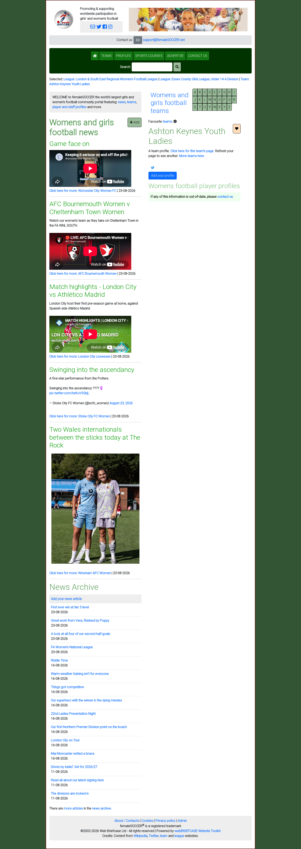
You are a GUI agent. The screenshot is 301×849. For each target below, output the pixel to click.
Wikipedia (140, 836)
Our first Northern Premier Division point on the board (89, 727)
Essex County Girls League (190, 79)
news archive (101, 808)
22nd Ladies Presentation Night (73, 714)
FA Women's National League (72, 647)
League (69, 79)
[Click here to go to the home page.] (63, 19)
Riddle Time (59, 660)
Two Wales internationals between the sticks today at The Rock (94, 437)
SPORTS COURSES (149, 56)
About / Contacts (126, 821)
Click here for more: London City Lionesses (80, 356)
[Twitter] (98, 27)
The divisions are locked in (70, 793)
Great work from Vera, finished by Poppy (80, 620)
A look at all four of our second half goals (80, 634)
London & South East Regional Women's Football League (116, 79)
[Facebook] (105, 27)
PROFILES (123, 56)
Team (245, 79)
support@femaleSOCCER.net (164, 40)
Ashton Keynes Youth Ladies (69, 84)
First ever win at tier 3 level (70, 607)
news (122, 102)
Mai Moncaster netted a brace (72, 753)
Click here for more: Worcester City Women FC (82, 191)
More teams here (191, 156)
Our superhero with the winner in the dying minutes (86, 700)
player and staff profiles (69, 107)
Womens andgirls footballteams (169, 103)
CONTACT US (197, 56)
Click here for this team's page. (192, 151)
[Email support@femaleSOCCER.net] (92, 27)
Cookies (147, 821)
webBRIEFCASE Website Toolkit (198, 831)
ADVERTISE (175, 56)
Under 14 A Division (224, 79)
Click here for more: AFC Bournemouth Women (83, 273)
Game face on (69, 144)
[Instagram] (110, 27)
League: (166, 79)
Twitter (153, 836)
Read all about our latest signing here (77, 780)
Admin (182, 821)
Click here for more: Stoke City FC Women (79, 416)
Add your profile (162, 175)
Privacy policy (165, 821)
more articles (73, 808)
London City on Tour (65, 740)
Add (136, 122)
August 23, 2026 (121, 403)
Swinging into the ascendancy (91, 370)
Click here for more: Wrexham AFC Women (80, 573)
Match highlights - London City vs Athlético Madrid (92, 290)
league (179, 836)
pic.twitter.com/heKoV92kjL (69, 393)
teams (131, 102)
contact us (225, 197)
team (163, 836)
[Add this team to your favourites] (237, 128)
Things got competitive (67, 687)
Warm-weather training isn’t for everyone (80, 674)
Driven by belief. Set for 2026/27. (74, 767)
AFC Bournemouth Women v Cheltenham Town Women (89, 208)
